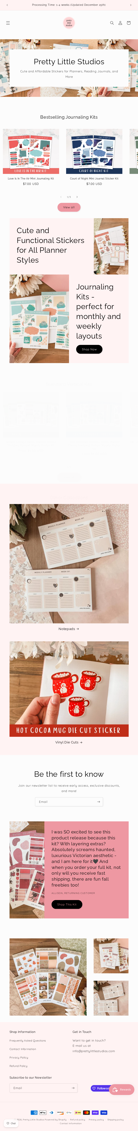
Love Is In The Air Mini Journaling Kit (31, 178)
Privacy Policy (19, 1057)
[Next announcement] (131, 5)
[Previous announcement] (7, 5)
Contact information (71, 1123)
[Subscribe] (99, 801)
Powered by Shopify (55, 1119)
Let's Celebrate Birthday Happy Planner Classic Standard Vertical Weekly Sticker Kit (94, 445)
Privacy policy (96, 1119)
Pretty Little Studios (33, 1119)
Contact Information (23, 1049)
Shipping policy (115, 1119)
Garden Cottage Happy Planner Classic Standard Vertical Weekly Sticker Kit (31, 444)
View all (69, 207)
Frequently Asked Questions (28, 1040)
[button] (8, 23)
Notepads (67, 629)
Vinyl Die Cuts (67, 742)
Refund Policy (18, 1066)
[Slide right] (77, 197)
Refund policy (77, 1119)
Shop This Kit (67, 904)
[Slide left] (61, 197)
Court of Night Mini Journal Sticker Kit (94, 178)
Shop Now (89, 349)
